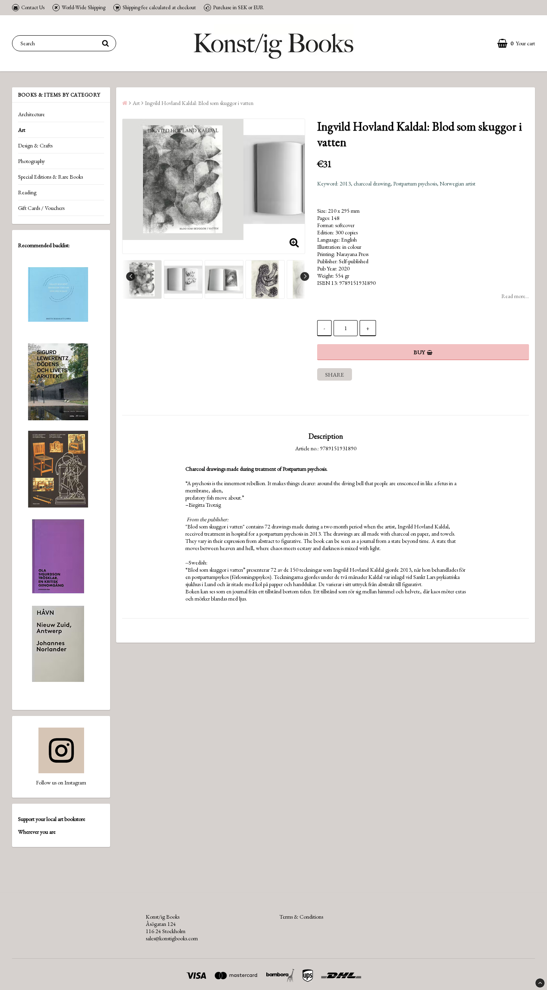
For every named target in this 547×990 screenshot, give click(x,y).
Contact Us (32, 7)
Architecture (31, 114)
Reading (27, 192)
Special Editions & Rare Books (50, 176)
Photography (31, 161)
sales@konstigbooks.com (172, 938)
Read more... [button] (515, 296)
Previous (130, 276)
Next (304, 276)
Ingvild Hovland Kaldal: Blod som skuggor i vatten (199, 103)
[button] (516, 43)
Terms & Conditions (301, 916)
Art (21, 129)
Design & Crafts (35, 145)
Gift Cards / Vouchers (41, 208)
